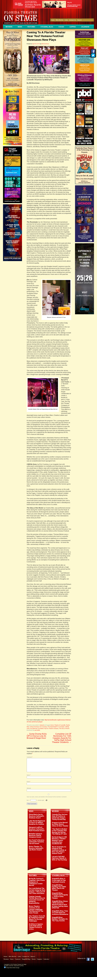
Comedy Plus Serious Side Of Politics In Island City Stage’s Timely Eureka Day (59, 817)
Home (52, 20)
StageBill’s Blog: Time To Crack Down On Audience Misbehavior (60, 912)
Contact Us (72, 20)
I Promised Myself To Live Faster (55, 726)
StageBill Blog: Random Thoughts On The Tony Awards (60, 919)
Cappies (72, 27)
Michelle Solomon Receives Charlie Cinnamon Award (35, 835)
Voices (61, 27)
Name (29, 775)
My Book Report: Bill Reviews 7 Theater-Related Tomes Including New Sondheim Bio (59, 840)
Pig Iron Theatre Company (51, 728)
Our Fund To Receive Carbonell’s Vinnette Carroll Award (36, 841)
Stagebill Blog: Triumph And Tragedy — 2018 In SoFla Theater (60, 895)
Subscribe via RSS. (19, 965)
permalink (37, 730)
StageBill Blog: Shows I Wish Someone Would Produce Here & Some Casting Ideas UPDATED (60, 904)
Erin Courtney (43, 726)
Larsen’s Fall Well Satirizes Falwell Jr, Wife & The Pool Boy (59, 858)
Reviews (9, 27)
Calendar (85, 27)
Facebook (88, 959)
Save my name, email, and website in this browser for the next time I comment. (47, 797)
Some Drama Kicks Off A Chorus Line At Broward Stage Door (37, 736)
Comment (29, 757)
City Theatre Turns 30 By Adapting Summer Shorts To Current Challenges (37, 918)
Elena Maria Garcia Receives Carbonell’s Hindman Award (36, 816)
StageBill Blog (47, 27)
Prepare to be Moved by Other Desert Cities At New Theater (60, 824)
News (20, 27)
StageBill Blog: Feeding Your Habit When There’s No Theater (59, 887)
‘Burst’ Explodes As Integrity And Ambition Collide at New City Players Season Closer (59, 850)
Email (28, 781)
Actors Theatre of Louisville (58, 725)
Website (29, 788)
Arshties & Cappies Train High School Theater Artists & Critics (36, 926)
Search (79, 20)
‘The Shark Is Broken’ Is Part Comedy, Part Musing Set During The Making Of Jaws (59, 831)
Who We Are (59, 20)
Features (31, 27)
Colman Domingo (34, 726)
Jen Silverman (34, 728)
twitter (92, 959)
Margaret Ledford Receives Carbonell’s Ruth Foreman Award (36, 828)
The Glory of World (64, 728)
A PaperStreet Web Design (12, 967)
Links (66, 20)
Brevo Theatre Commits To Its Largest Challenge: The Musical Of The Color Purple (36, 909)
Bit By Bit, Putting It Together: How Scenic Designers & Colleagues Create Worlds (37, 882)
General (42, 725)
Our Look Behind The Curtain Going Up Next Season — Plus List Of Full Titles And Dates (37, 890)
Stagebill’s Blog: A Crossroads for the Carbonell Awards (59, 880)
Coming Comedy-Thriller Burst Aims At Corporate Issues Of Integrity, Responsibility (37, 900)
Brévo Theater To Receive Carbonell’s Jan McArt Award (36, 848)
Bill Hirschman (45, 43)
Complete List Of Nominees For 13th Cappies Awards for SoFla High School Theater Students (61, 738)
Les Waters (41, 728)
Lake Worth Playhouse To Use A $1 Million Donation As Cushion (37, 822)
